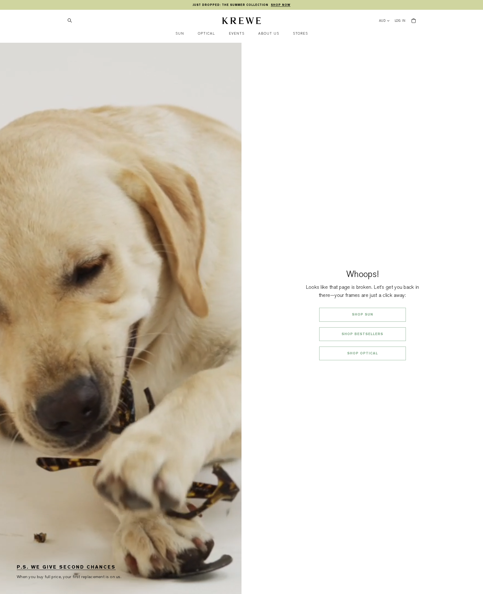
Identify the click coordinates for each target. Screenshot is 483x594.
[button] (180, 34)
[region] (241, 5)
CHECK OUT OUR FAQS (362, 368)
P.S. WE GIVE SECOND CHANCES (66, 567)
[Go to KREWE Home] (241, 21)
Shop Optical (362, 353)
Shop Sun (362, 314)
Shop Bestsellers (362, 334)
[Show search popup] (69, 20)
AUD (382, 21)
